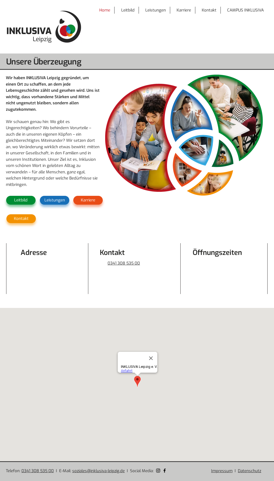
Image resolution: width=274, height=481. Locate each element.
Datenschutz (249, 471)
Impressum (222, 471)
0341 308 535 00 (37, 471)
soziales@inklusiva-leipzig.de (139, 269)
